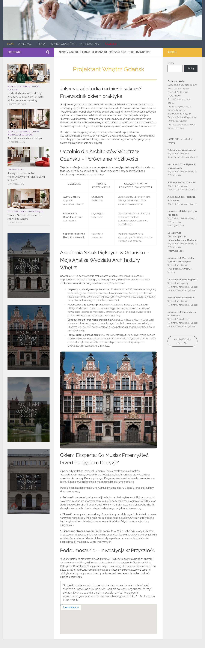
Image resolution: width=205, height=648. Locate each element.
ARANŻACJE (25, 43)
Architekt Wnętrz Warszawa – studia (28, 265)
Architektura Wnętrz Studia (23, 86)
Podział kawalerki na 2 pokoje (25, 138)
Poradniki (13, 90)
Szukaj (170, 63)
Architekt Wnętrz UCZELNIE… (182, 341)
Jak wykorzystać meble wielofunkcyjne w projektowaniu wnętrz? (26, 177)
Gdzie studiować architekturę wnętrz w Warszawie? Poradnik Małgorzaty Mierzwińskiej (26, 97)
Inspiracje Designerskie (20, 135)
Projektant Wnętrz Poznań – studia (28, 481)
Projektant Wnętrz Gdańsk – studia (28, 337)
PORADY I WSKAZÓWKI (63, 43)
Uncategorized (16, 169)
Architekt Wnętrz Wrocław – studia (28, 409)
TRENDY (41, 43)
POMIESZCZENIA (89, 43)
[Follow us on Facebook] (48, 52)
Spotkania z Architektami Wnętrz (26, 211)
